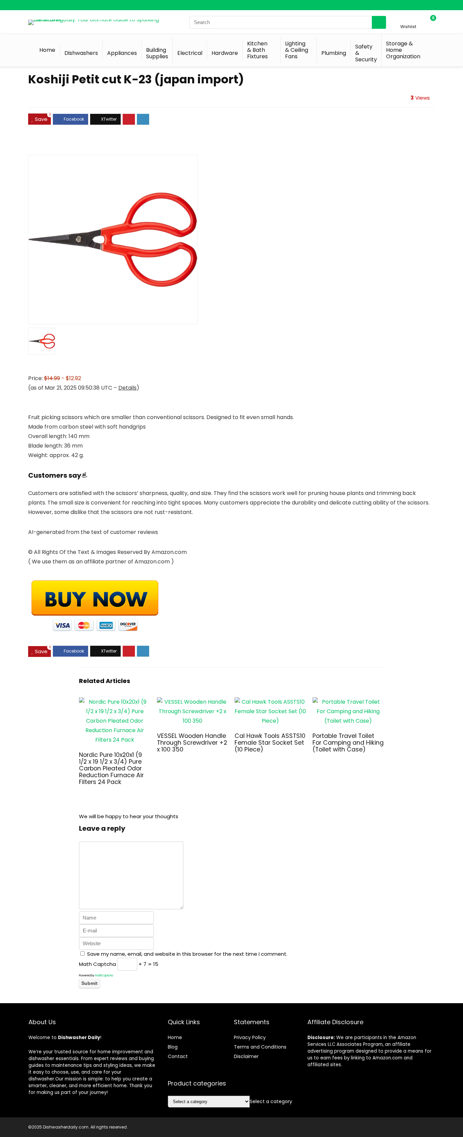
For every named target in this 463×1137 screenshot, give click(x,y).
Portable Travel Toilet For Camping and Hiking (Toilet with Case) (348, 742)
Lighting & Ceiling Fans (296, 50)
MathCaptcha (104, 975)
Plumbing (333, 53)
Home (47, 50)
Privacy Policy (250, 1037)
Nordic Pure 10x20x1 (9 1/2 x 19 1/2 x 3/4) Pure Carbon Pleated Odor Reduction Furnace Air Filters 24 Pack (111, 768)
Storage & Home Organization (403, 50)
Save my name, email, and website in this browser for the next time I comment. (187, 953)
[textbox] (271, 1101)
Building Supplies (157, 53)
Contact (178, 1056)
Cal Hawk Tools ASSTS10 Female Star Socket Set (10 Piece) (270, 742)
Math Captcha (97, 964)
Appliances (122, 53)
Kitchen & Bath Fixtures (257, 50)
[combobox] (271, 1101)
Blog (173, 1046)
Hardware (225, 53)
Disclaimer (246, 1056)
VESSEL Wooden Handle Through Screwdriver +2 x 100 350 (192, 742)
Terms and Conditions (260, 1046)
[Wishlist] (408, 19)
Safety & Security (366, 53)
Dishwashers (81, 53)
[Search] (379, 22)
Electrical (189, 53)
